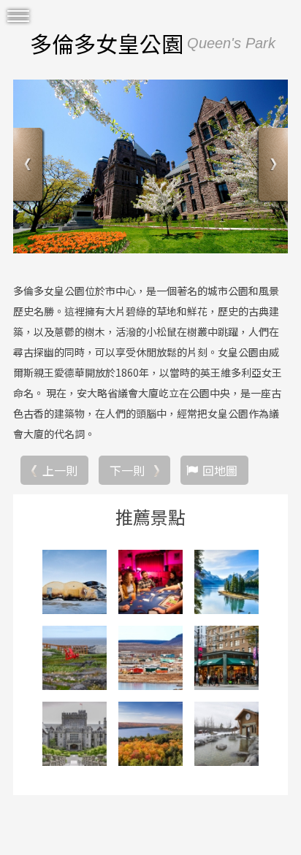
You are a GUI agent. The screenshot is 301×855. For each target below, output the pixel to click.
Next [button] (271, 166)
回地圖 (219, 470)
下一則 (127, 470)
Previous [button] (29, 166)
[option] (150, 166)
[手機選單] (18, 16)
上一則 (59, 470)
